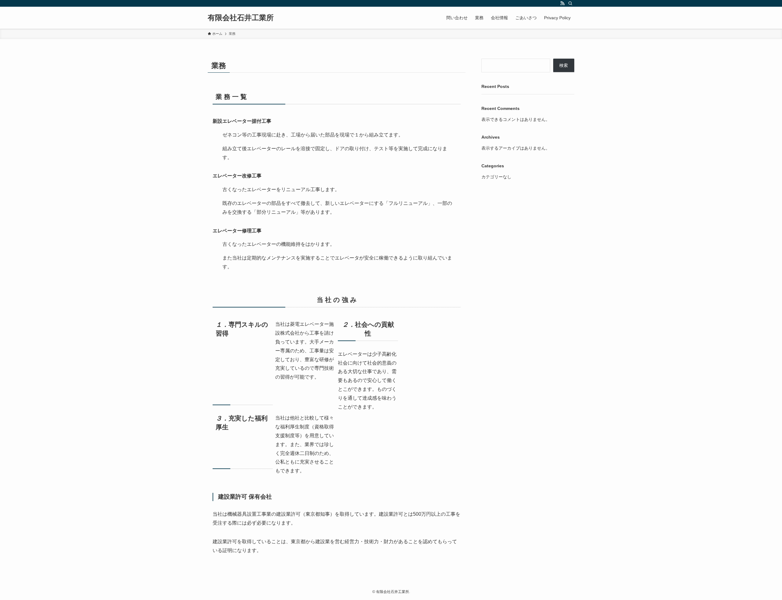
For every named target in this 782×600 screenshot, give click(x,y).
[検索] (570, 3)
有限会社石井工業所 (241, 17)
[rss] (562, 3)
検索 (563, 65)
